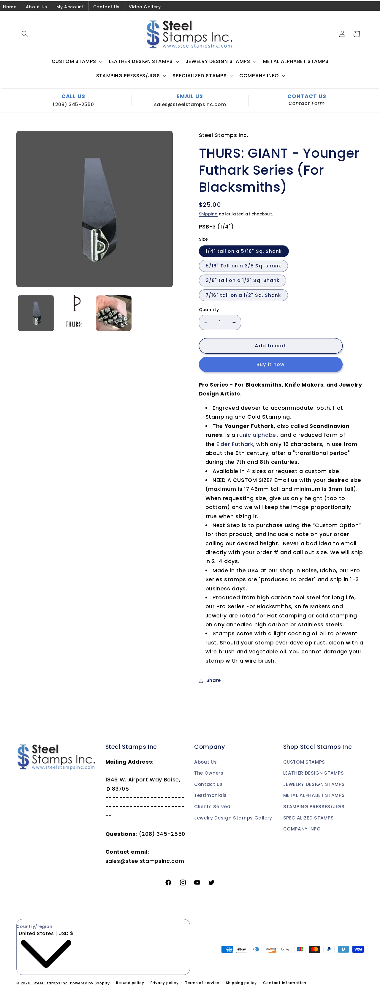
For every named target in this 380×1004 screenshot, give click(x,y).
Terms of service (202, 982)
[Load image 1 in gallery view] (36, 313)
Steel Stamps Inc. (51, 983)
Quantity (209, 310)
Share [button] (213, 680)
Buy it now (270, 364)
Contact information (284, 982)
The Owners (209, 773)
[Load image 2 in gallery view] (75, 313)
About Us (36, 7)
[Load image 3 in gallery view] (114, 313)
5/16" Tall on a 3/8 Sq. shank (243, 266)
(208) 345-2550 (73, 104)
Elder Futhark (234, 444)
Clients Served (212, 806)
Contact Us (106, 7)
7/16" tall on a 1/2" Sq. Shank (243, 295)
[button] (25, 34)
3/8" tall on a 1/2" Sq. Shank (243, 281)
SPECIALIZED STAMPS (308, 818)
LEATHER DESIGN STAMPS (313, 773)
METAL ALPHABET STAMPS (314, 795)
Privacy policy (165, 982)
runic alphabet (257, 435)
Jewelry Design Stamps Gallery (233, 818)
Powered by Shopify (90, 983)
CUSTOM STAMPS (304, 762)
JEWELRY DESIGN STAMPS (314, 784)
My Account (70, 7)
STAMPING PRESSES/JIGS (314, 806)
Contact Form (307, 103)
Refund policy (130, 982)
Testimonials (210, 795)
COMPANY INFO (302, 829)
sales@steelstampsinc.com (190, 104)
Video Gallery (145, 7)
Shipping (208, 214)
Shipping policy (241, 982)
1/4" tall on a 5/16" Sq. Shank (244, 251)
